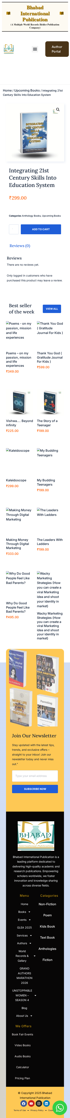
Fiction (47, 960)
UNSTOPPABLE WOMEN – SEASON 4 (22, 995)
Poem (47, 915)
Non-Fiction (47, 904)
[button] (35, 49)
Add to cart (41, 229)
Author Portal (57, 49)
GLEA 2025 (24, 927)
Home (7, 90)
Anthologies (47, 949)
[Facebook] (23, 1103)
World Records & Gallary (22, 955)
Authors (22, 943)
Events (22, 919)
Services (22, 935)
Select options (18, 378)
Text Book (47, 937)
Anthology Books (31, 215)
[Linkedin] (46, 1103)
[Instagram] (39, 1103)
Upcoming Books (27, 90)
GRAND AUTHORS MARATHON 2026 (24, 975)
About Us (22, 1015)
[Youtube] (31, 1103)
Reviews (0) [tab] (20, 245)
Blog (24, 1008)
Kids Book (47, 926)
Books (22, 911)
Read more (47, 645)
